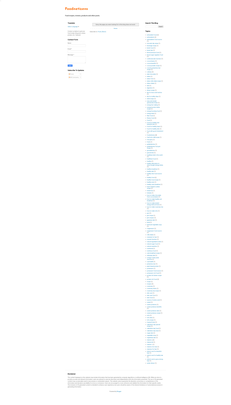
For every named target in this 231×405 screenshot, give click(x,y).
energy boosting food (153, 111)
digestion (149, 88)
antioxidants (150, 37)
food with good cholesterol (155, 131)
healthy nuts (150, 182)
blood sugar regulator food (155, 55)
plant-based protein (153, 266)
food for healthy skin (153, 129)
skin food (150, 297)
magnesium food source (154, 231)
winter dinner (151, 363)
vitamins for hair (152, 349)
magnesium (150, 228)
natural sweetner (152, 246)
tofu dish (149, 317)
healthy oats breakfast (153, 184)
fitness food (150, 118)
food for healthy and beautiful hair (153, 123)
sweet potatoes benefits (154, 307)
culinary (149, 72)
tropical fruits (151, 322)
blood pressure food (153, 52)
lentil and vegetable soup (154, 224)
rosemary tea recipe (153, 291)
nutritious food (151, 251)
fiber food (150, 116)
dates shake (150, 83)
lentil (148, 222)
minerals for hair (152, 237)
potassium (150, 268)
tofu (148, 315)
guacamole (150, 153)
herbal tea (150, 190)
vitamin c (149, 344)
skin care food (151, 295)
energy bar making (152, 105)
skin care (149, 293)
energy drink (150, 113)
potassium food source (154, 271)
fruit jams (150, 139)
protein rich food (152, 279)
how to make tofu (152, 211)
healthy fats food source (154, 173)
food (148, 120)
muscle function (152, 239)
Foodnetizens (76, 9)
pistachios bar (151, 264)
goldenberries (151, 144)
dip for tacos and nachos (154, 92)
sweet (149, 302)
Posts (72, 74)
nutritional (150, 248)
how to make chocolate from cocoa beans (154, 196)
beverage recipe (151, 46)
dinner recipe (151, 90)
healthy (149, 161)
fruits (148, 142)
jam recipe (150, 215)
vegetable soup (151, 335)
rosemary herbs (151, 288)
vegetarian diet (151, 337)
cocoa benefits (151, 63)
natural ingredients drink (154, 241)
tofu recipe (150, 320)
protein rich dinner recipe (154, 275)
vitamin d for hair (152, 347)
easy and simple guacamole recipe (152, 101)
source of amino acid (153, 300)
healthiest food (151, 159)
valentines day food (153, 328)
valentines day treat (153, 331)
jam (148, 213)
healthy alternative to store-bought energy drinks (155, 164)
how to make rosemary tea (155, 207)
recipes (149, 284)
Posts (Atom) (102, 31)
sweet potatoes (151, 304)
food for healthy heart (153, 126)
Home (115, 28)
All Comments (74, 77)
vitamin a (149, 340)
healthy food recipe (152, 180)
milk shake (150, 235)
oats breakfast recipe (153, 253)
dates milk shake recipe (154, 81)
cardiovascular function (154, 59)
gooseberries (151, 150)
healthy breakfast (152, 169)
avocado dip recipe (152, 43)
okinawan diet (151, 255)
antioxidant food (152, 35)
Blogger (119, 391)
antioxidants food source (154, 39)
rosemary (150, 286)
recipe (149, 281)
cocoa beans (151, 61)
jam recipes (150, 218)
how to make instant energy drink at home (153, 204)
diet (148, 85)
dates (148, 76)
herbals (149, 193)
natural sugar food (152, 244)
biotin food (150, 48)
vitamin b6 (150, 342)
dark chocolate (151, 74)
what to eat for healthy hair (155, 355)
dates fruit (150, 79)
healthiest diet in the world (155, 155)
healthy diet (150, 171)
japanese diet (151, 220)
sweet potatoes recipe (153, 313)
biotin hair (150, 50)
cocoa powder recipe (153, 65)
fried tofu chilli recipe (153, 137)
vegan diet (150, 333)
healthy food (150, 177)
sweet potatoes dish (153, 311)
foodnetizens (151, 135)
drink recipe (150, 99)
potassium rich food (153, 273)
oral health (150, 261)
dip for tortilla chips (152, 96)
